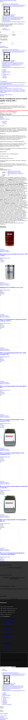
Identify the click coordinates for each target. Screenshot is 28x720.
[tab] (5, 121)
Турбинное (7, 639)
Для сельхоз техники (9, 631)
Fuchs (1, 324)
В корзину (2, 114)
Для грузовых (8, 632)
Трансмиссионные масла (10, 620)
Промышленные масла (9, 82)
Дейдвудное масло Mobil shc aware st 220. (11, 287)
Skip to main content (12, 0)
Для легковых (8, 627)
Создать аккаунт (3, 715)
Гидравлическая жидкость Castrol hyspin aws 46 (10, 90)
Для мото (7, 628)
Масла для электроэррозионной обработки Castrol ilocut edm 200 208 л (12, 553)
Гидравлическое (8, 635)
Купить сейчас (8, 114)
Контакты (7, 648)
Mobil (1, 259)
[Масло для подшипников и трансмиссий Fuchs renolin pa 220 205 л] (10, 313)
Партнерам (7, 645)
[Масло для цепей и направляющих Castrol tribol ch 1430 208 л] (10, 480)
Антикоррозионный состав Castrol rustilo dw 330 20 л (12, 86)
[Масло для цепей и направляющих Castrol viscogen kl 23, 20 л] (10, 446)
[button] (2, 261)
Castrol (1, 424)
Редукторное (8, 638)
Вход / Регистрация (7, 704)
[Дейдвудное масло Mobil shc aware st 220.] (10, 281)
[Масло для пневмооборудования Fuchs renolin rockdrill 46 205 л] (10, 346)
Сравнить (5, 703)
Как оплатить (8, 649)
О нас (6, 644)
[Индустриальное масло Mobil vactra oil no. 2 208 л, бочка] (10, 248)
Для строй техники (9, 630)
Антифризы (7, 624)
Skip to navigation (4, 0)
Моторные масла (9, 619)
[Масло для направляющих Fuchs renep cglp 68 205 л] (10, 380)
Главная (2, 82)
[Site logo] (6, 33)
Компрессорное (8, 636)
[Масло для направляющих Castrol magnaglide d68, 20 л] (10, 513)
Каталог (7, 647)
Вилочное (7, 640)
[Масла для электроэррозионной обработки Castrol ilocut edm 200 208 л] (10, 547)
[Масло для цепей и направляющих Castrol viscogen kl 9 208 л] (10, 413)
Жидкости (7, 623)
